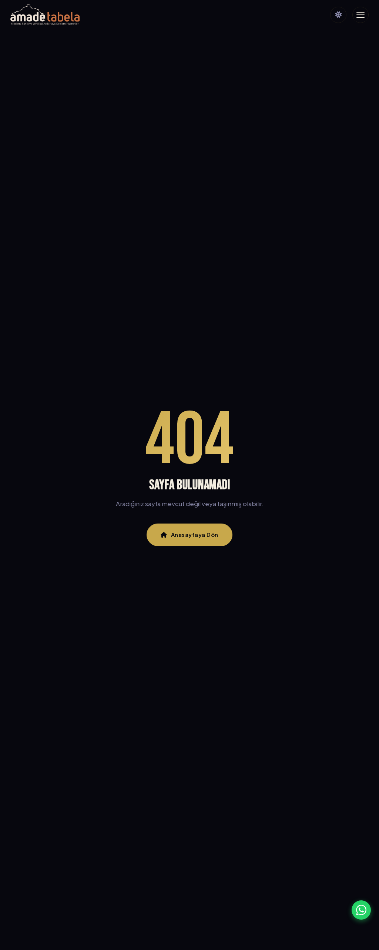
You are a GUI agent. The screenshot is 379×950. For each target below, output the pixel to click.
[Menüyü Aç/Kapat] (360, 15)
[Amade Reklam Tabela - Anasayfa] (45, 14)
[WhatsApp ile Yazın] (361, 910)
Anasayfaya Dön (194, 534)
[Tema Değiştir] (338, 15)
